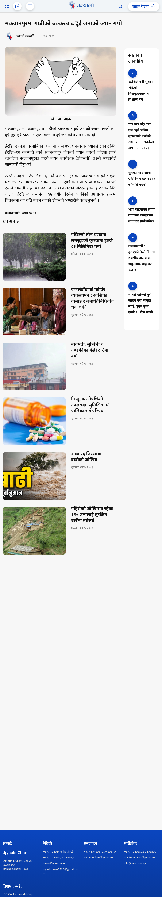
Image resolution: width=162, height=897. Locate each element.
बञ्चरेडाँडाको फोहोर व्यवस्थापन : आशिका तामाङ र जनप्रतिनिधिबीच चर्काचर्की (92, 298)
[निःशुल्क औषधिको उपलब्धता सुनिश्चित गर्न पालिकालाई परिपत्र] (34, 421)
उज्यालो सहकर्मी (25, 36)
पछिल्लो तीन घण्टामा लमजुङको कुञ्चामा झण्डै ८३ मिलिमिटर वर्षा (92, 241)
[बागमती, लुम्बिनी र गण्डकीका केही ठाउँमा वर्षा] (34, 366)
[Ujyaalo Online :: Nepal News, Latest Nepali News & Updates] (81, 5)
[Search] (120, 6)
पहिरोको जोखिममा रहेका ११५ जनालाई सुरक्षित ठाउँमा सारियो (92, 515)
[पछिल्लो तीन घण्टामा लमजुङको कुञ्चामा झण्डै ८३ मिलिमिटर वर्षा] (34, 257)
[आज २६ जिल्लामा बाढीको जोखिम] (34, 476)
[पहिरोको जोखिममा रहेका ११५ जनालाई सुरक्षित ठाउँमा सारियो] (34, 531)
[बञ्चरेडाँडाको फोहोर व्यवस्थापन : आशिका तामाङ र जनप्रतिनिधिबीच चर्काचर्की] (34, 311)
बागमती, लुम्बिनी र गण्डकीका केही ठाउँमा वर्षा (89, 350)
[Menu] (8, 7)
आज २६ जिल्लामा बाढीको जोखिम (86, 457)
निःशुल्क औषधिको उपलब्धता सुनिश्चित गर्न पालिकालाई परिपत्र (90, 405)
